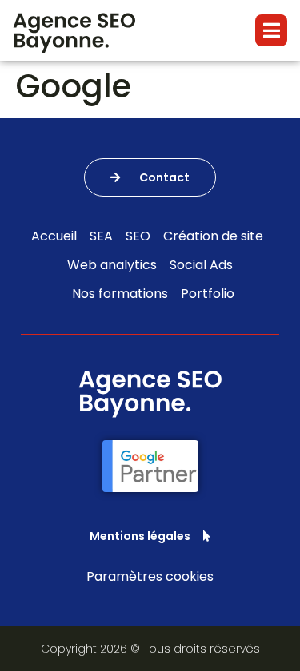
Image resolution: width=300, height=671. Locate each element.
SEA (101, 236)
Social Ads (201, 265)
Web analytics (112, 265)
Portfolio (207, 293)
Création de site (213, 236)
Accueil (54, 236)
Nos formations (120, 293)
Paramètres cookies (150, 576)
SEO (138, 236)
